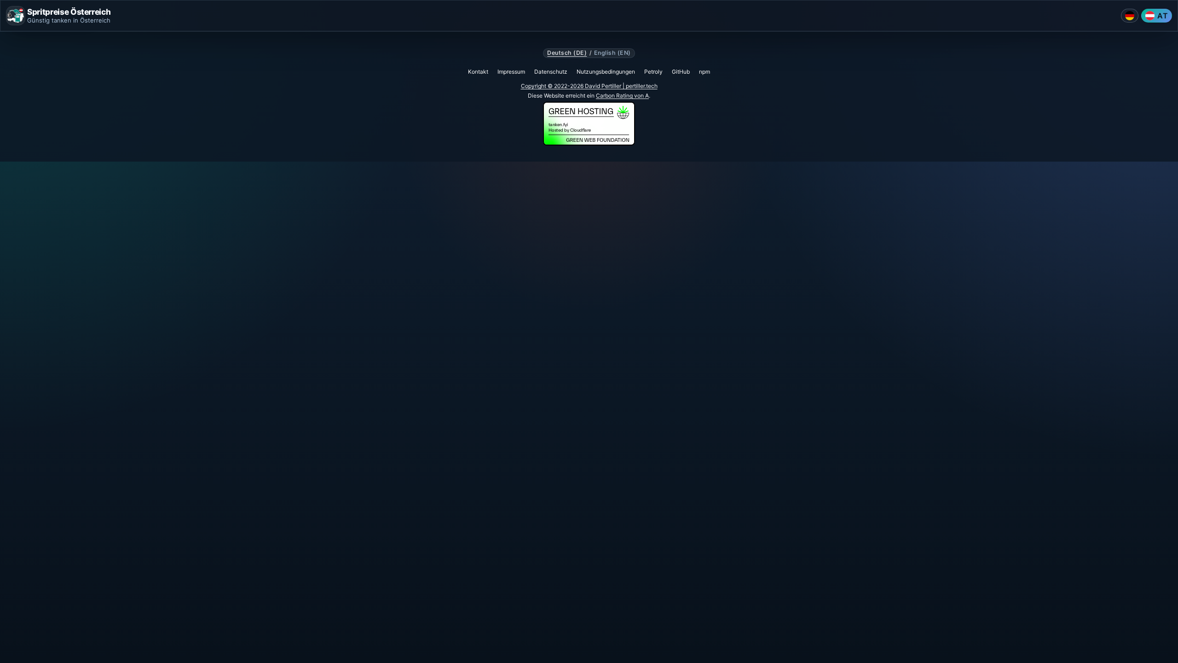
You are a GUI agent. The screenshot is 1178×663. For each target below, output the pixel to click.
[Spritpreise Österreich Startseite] (15, 15)
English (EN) (612, 53)
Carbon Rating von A (622, 95)
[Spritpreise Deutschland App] (1129, 16)
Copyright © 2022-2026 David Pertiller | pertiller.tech (589, 85)
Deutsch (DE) (567, 53)
